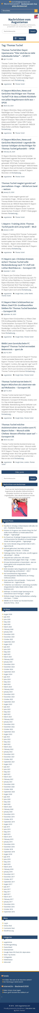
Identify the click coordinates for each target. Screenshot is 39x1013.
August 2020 (8, 794)
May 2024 (7, 682)
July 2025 (7, 647)
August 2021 (8, 764)
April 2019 (7, 834)
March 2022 (8, 747)
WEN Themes (20, 1010)
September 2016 (9, 912)
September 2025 (9, 642)
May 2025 (7, 652)
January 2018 (8, 872)
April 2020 (7, 804)
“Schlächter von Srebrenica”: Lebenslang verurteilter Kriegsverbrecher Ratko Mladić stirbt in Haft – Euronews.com (20, 587)
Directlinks (6, 11)
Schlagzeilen (8, 957)
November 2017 (9, 877)
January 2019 (8, 842)
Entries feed (8, 926)
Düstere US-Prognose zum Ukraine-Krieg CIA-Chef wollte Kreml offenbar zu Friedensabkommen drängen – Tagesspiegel (20, 532)
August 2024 (8, 674)
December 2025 (9, 634)
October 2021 (8, 759)
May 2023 (7, 712)
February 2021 (8, 779)
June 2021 (7, 769)
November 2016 (9, 907)
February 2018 (8, 869)
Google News (19, 293)
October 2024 (8, 669)
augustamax (8, 84)
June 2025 (7, 649)
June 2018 (7, 859)
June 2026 (7, 619)
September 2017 (9, 882)
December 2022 (9, 724)
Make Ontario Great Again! (12, 990)
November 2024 (9, 667)
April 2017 (7, 894)
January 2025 (8, 662)
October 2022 (8, 729)
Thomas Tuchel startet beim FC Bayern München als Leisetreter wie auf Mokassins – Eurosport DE (19, 384)
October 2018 (8, 849)
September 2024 (9, 672)
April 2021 (7, 774)
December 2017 (9, 874)
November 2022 (9, 727)
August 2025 (8, 644)
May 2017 (7, 892)
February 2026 (8, 629)
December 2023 (9, 694)
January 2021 (8, 782)
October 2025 (8, 639)
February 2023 (8, 719)
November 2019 (9, 817)
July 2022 (7, 737)
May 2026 (7, 622)
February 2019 (8, 839)
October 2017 (8, 879)
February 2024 (8, 689)
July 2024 (7, 677)
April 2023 (7, 714)
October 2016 (8, 909)
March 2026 (8, 627)
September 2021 (9, 762)
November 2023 (9, 697)
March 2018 (8, 867)
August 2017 (8, 884)
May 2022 (7, 742)
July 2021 (7, 767)
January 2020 (8, 812)
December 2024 (9, 664)
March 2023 (8, 717)
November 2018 (9, 847)
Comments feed (9, 928)
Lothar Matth (28, 293)
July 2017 (7, 887)
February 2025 (8, 659)
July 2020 (7, 797)
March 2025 (8, 657)
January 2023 (8, 722)
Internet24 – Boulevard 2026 (16, 986)
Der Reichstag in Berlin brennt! (13, 982)
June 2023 (7, 709)
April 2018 (7, 864)
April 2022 (7, 744)
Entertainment (8, 950)
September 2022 (9, 732)
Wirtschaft (7, 962)
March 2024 (8, 687)
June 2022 (7, 739)
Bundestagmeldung (10, 945)
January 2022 (8, 752)
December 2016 (9, 904)
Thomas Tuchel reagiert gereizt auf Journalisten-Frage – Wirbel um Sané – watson (19, 186)
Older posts (19, 472)
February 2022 (8, 749)
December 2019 (9, 814)
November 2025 (9, 637)
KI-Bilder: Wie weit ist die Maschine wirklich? (18, 980)
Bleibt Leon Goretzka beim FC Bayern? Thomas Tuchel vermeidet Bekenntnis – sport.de (18, 346)
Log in (6, 923)
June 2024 (7, 679)
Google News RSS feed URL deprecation (17, 952)
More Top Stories (9, 955)
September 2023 (9, 702)
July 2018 (7, 857)
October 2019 (8, 819)
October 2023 (8, 699)
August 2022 (8, 734)
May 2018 (7, 862)
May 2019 (7, 832)
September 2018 (9, 852)
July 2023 (7, 707)
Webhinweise (8, 960)
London (26, 462)
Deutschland (8, 947)
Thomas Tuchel (20, 84)
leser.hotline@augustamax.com (20, 2)
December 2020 (9, 784)
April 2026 (7, 624)
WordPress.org (9, 931)
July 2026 (7, 617)
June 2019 (7, 829)
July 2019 (7, 827)
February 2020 (8, 809)
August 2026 (8, 614)
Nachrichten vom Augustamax (19, 21)
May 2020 (7, 802)
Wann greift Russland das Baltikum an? (16, 992)
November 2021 (9, 757)
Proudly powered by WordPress (14, 1008)
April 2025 (7, 654)
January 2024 (8, 692)
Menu (21, 38)
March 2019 (8, 837)
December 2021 (9, 754)
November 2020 (9, 787)
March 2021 (8, 777)
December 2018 (9, 844)
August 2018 (8, 854)
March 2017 (8, 897)
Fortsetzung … (20, 80)
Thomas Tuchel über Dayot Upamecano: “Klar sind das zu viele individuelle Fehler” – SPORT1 (18, 53)
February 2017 (8, 899)
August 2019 (8, 824)
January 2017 (8, 902)
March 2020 (8, 807)
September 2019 (9, 822)
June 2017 (7, 889)
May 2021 (7, 772)
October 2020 (8, 789)
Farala (5, 976)
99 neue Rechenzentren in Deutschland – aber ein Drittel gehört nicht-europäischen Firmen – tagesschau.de (20, 564)
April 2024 (7, 684)
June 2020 (7, 799)
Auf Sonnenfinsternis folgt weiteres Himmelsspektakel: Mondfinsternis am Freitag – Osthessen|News (19, 576)
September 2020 (9, 792)
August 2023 (8, 704)
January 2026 (8, 632)
